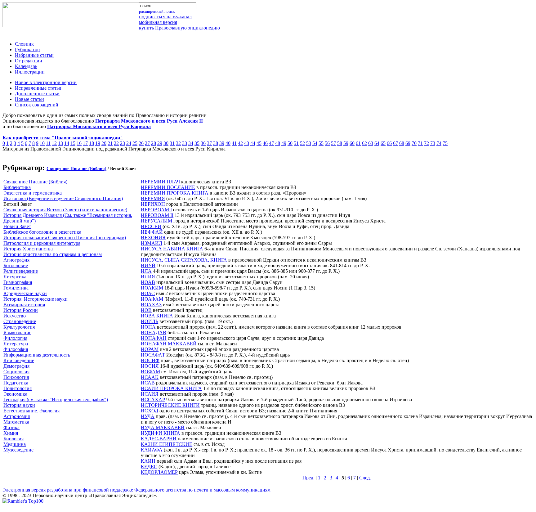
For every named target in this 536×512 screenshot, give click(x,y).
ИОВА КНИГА (157, 315)
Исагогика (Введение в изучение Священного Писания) (63, 198)
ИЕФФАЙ (152, 232)
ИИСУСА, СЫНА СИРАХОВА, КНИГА (184, 260)
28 (153, 143)
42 (240, 143)
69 (407, 143)
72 (426, 143)
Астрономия (16, 416)
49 (283, 143)
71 (420, 143)
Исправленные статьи (38, 88)
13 (60, 143)
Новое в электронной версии (46, 82)
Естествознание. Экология (31, 410)
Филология (15, 338)
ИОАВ (148, 282)
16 (79, 143)
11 (48, 143)
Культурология (19, 327)
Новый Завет (17, 226)
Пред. (308, 477)
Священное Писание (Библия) (76, 168)
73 (432, 143)
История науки (19, 405)
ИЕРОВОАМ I (156, 209)
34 (190, 143)
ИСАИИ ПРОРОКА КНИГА (171, 388)
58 (339, 143)
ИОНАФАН (154, 338)
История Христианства (28, 248)
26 (141, 143)
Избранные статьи (34, 55)
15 (72, 143)
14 (66, 143)
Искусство (14, 315)
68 (401, 143)
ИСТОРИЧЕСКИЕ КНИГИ (170, 405)
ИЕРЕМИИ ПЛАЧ (160, 181)
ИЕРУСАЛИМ (156, 220)
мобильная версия (158, 22)
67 (395, 143)
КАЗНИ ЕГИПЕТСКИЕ (166, 444)
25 (134, 143)
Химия (10, 433)
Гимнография (17, 282)
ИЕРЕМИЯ (153, 198)
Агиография (16, 260)
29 (159, 143)
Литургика (14, 276)
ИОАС (148, 293)
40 (228, 143)
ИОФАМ (150, 371)
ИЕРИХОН (153, 204)
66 (389, 143)
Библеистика (17, 187)
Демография (16, 366)
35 (196, 143)
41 (234, 143)
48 (277, 143)
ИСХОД (149, 410)
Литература (15, 343)
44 (252, 143)
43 (246, 143)
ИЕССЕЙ (151, 226)
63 (370, 143)
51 (296, 143)
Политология (17, 388)
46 (265, 143)
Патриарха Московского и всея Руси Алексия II (149, 121)
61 (358, 143)
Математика (16, 421)
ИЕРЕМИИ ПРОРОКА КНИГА (174, 192)
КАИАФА (152, 449)
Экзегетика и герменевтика (32, 192)
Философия (15, 349)
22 (116, 143)
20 (103, 143)
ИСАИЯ (150, 394)
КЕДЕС (149, 466)
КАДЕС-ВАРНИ (158, 438)
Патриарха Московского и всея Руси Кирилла (99, 126)
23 (122, 143)
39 (221, 143)
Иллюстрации (30, 71)
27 (147, 143)
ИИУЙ (148, 265)
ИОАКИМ (152, 287)
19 (97, 143)
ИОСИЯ (150, 366)
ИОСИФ (150, 360)
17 (85, 143)
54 (314, 143)
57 (333, 143)
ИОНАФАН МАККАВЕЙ (169, 343)
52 (302, 143)
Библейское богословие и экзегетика (42, 232)
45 (259, 143)
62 (364, 143)
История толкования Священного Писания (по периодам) (64, 237)
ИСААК (150, 377)
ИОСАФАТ (153, 354)
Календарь (26, 66)
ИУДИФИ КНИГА (160, 433)
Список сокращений (36, 104)
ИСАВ (148, 382)
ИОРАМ (150, 349)
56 (327, 143)
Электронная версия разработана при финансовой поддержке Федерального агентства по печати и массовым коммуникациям (136, 489)
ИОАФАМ (152, 299)
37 (209, 143)
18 (91, 143)
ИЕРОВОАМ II (157, 215)
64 (376, 143)
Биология (13, 438)
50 (290, 143)
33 (184, 143)
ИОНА (148, 327)
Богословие (15, 265)
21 (110, 143)
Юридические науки (25, 293)
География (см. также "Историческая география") (55, 399)
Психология (16, 377)
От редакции (28, 60)
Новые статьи (29, 99)
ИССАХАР (153, 399)
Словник (24, 44)
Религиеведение (20, 271)
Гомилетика (16, 287)
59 (345, 143)
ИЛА (146, 271)
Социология (16, 371)
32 (178, 143)
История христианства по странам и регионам (52, 254)
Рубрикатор (27, 49)
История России (20, 310)
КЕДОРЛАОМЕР (159, 472)
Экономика (15, 394)
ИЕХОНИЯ (153, 237)
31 (172, 143)
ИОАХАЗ (151, 304)
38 (215, 143)
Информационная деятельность (36, 354)
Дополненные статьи (37, 93)
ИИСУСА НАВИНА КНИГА (172, 248)
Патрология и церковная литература (41, 243)
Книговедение (18, 360)
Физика (11, 427)
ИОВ (146, 310)
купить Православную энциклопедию (179, 27)
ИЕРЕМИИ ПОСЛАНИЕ (168, 187)
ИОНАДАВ (153, 332)
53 (308, 143)
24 (128, 143)
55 (321, 143)
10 (42, 143)
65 (383, 143)
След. (365, 477)
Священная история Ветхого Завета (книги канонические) (65, 209)
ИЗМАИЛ (151, 243)
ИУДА (147, 416)
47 (271, 143)
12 (54, 143)
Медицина (14, 444)
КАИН (148, 461)
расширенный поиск (157, 11)
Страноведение (19, 321)
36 (203, 143)
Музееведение (18, 449)
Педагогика (15, 382)
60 (352, 143)
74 (438, 143)
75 (445, 143)
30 (165, 143)
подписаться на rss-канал (165, 16)
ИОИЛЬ (149, 321)
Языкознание (17, 332)
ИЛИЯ (148, 276)
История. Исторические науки (35, 299)
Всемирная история (24, 304)
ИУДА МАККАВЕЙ (163, 427)
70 (414, 143)
